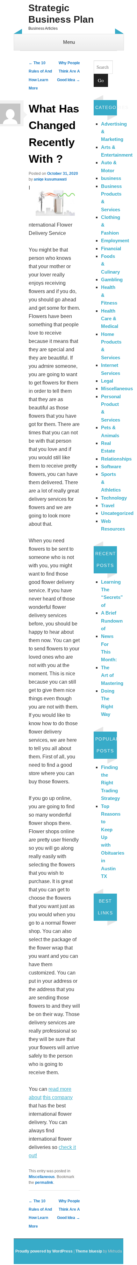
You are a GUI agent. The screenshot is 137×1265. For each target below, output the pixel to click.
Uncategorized (117, 513)
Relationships (116, 459)
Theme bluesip (89, 1251)
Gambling (112, 279)
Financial (111, 248)
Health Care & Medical (109, 318)
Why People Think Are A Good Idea (68, 71)
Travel (107, 505)
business (111, 178)
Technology (114, 498)
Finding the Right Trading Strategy (110, 782)
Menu (69, 42)
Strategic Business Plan (61, 14)
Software (111, 466)
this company (58, 1097)
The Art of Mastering (112, 675)
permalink (44, 1182)
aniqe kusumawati (50, 179)
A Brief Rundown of (112, 620)
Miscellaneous (42, 1177)
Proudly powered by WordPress (44, 1251)
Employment (115, 240)
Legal (107, 381)
